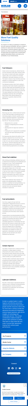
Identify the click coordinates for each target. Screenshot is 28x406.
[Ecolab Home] (5, 6)
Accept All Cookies (8, 398)
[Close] (25, 385)
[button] (19, 6)
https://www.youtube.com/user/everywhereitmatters (19, 368)
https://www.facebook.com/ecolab (12, 368)
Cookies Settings (14, 401)
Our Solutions (5, 11)
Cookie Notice (20, 394)
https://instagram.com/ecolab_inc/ (16, 368)
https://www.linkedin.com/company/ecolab (9, 368)
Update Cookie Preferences (13, 373)
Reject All (19, 398)
